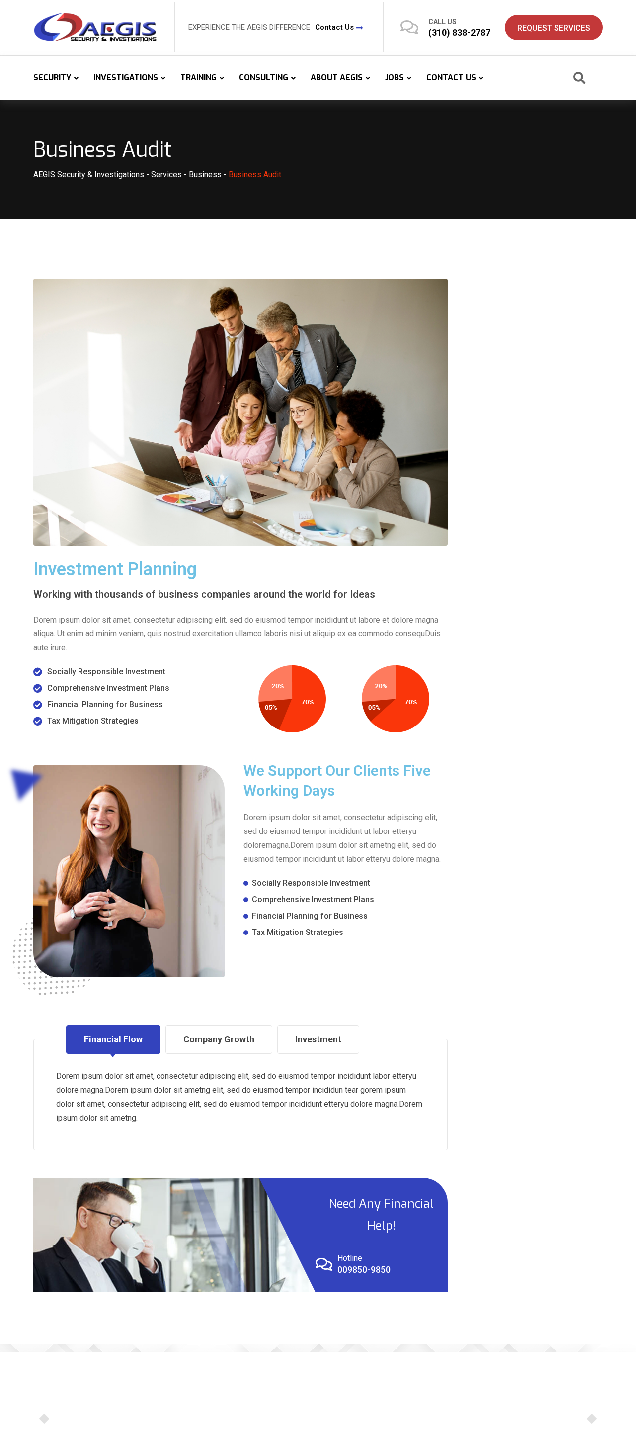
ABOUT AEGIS (337, 77)
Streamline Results (483, 1418)
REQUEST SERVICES (553, 28)
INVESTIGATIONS (125, 77)
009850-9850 (364, 1269)
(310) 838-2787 (459, 32)
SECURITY (52, 77)
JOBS (394, 77)
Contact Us (334, 27)
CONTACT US (451, 77)
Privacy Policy (547, 1418)
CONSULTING (263, 77)
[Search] (579, 79)
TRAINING (198, 77)
